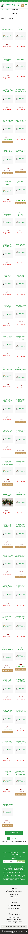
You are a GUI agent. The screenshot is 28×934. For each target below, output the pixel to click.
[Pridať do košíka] (7, 142)
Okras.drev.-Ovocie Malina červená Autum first (20, 712)
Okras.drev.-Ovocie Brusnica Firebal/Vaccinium (20, 680)
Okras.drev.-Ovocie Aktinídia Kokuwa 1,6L (20, 556)
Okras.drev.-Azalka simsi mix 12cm (7, 711)
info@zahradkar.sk (16, 908)
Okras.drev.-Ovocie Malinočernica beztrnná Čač (7, 525)
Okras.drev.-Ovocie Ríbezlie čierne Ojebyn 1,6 (20, 494)
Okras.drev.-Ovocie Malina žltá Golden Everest (20, 463)
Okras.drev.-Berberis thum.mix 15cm (20, 121)
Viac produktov (14, 833)
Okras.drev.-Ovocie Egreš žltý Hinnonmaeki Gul (20, 432)
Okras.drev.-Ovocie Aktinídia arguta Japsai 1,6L (7, 649)
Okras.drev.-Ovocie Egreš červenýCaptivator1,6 (7, 463)
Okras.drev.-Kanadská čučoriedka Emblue (7, 556)
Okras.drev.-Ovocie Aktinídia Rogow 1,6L (20, 742)
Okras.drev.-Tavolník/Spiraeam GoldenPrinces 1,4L (7, 152)
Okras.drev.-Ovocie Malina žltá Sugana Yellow (7, 680)
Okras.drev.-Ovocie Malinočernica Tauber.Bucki (20, 214)
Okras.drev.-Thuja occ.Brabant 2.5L (7, 431)
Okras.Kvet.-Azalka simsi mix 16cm (20, 245)
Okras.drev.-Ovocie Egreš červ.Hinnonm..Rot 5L (20, 90)
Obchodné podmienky (14, 917)
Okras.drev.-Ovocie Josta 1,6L (7, 276)
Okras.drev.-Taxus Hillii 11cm (20, 28)
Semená (7, 9)
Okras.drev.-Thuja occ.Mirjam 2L (20, 58)
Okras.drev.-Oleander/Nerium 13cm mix (7, 494)
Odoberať (21, 861)
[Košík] (22, 5)
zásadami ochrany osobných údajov (11, 869)
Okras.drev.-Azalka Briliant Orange (20, 276)
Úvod (2, 9)
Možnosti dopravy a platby (14, 919)
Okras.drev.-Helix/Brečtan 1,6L (20, 182)
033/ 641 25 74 (21, 1)
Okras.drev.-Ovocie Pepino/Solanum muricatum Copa (7, 245)
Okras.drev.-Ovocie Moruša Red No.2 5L (7, 742)
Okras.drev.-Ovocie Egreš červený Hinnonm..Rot (20, 338)
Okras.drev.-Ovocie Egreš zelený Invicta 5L (7, 28)
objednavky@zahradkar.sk (9, 1)
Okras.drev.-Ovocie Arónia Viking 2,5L (20, 151)
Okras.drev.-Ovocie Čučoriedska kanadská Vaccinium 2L (7, 804)
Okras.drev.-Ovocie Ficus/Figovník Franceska (20, 587)
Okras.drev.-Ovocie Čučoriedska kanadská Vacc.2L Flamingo (20, 773)
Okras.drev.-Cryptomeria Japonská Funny (20, 369)
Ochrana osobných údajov (14, 922)
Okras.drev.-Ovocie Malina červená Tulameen (7, 59)
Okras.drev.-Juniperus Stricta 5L (20, 648)
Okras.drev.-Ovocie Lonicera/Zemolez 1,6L (7, 773)
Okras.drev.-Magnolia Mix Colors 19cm (7, 121)
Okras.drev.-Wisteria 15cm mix (21, 306)
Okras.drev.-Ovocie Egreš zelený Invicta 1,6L (7, 587)
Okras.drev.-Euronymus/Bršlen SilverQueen (7, 400)
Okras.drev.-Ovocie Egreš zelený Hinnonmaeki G (7, 307)
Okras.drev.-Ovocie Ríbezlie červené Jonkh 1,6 (20, 618)
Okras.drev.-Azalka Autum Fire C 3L (7, 337)
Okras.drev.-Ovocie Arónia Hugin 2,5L (7, 368)
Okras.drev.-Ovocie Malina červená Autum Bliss (7, 618)
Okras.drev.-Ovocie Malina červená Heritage (7, 214)
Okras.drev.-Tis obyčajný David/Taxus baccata (7, 90)
